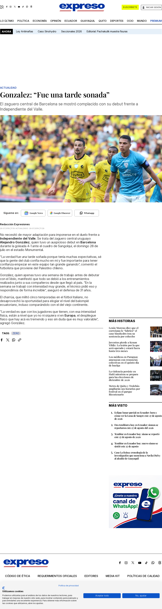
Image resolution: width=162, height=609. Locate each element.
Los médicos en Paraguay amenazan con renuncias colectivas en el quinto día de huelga (124, 361)
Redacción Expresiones (15, 224)
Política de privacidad (69, 585)
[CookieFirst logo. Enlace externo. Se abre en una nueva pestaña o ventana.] (3, 588)
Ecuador (71, 20)
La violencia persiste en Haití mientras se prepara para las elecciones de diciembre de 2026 (123, 376)
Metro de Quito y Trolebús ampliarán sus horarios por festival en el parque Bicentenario (124, 390)
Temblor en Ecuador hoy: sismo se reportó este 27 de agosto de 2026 (136, 435)
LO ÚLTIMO (7, 20)
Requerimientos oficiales (57, 576)
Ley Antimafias (24, 31)
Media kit (113, 576)
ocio (130, 20)
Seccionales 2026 (71, 31)
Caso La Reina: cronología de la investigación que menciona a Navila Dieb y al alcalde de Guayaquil (137, 455)
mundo (142, 20)
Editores (91, 576)
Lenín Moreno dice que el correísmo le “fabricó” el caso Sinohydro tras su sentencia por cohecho (123, 332)
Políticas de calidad (143, 576)
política (23, 20)
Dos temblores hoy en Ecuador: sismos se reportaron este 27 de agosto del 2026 (136, 426)
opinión (55, 20)
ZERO (15, 333)
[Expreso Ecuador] (26, 566)
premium (156, 20)
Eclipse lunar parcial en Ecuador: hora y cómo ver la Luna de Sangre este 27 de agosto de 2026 (138, 415)
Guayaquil (88, 20)
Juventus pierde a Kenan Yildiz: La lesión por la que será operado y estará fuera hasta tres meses (124, 347)
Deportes (116, 20)
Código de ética (17, 576)
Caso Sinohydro (47, 31)
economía (40, 20)
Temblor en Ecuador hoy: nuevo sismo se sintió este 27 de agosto (136, 445)
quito (103, 20)
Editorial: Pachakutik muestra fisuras (107, 31)
